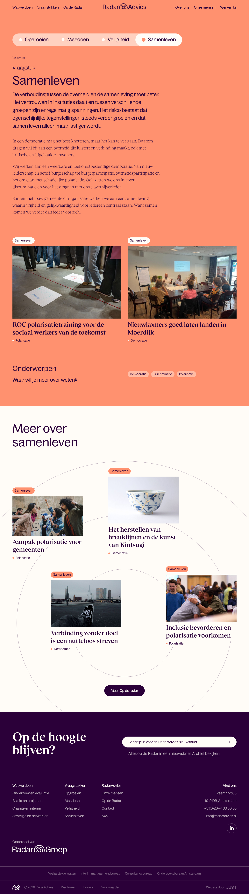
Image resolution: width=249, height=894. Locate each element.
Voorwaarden (110, 887)
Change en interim (26, 808)
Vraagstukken (48, 7)
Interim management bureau (100, 873)
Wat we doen (22, 7)
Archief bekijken (205, 754)
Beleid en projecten (27, 801)
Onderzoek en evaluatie (30, 793)
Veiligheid (72, 808)
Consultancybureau (139, 873)
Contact (108, 808)
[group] (33, 39)
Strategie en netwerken (30, 816)
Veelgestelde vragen (62, 873)
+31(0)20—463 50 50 (220, 808)
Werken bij (228, 7)
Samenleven (74, 816)
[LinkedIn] (232, 828)
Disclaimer (68, 887)
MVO (106, 816)
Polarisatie (186, 374)
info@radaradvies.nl (221, 816)
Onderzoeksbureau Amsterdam (179, 873)
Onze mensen (205, 7)
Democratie (138, 374)
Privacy (88, 887)
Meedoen (72, 801)
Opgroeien (73, 793)
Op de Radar (73, 7)
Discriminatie (162, 374)
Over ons (182, 7)
